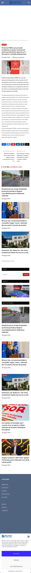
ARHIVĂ (4, 504)
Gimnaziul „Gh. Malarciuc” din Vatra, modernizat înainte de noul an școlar (15, 251)
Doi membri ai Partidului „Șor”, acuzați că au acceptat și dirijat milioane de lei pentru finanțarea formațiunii (13, 426)
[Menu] (3, 3)
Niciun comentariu (18, 57)
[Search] (28, 3)
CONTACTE (5, 510)
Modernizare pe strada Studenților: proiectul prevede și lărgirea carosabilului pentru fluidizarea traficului (14, 192)
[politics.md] (15, 2)
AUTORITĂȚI (5, 487)
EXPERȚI (4, 491)
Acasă (3, 40)
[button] (28, 536)
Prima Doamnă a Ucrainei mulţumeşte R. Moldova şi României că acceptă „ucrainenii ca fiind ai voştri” (23, 157)
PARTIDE (4, 507)
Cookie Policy (11, 571)
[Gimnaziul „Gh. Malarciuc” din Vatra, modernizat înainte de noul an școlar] (15, 240)
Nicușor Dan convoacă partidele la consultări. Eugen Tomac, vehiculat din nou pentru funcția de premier (14, 223)
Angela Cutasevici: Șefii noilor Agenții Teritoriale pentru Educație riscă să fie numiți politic (15, 460)
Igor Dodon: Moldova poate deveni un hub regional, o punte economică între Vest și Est (8, 157)
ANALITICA (5, 484)
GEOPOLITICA (6, 494)
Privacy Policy (18, 571)
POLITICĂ (4, 44)
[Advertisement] (15, 22)
